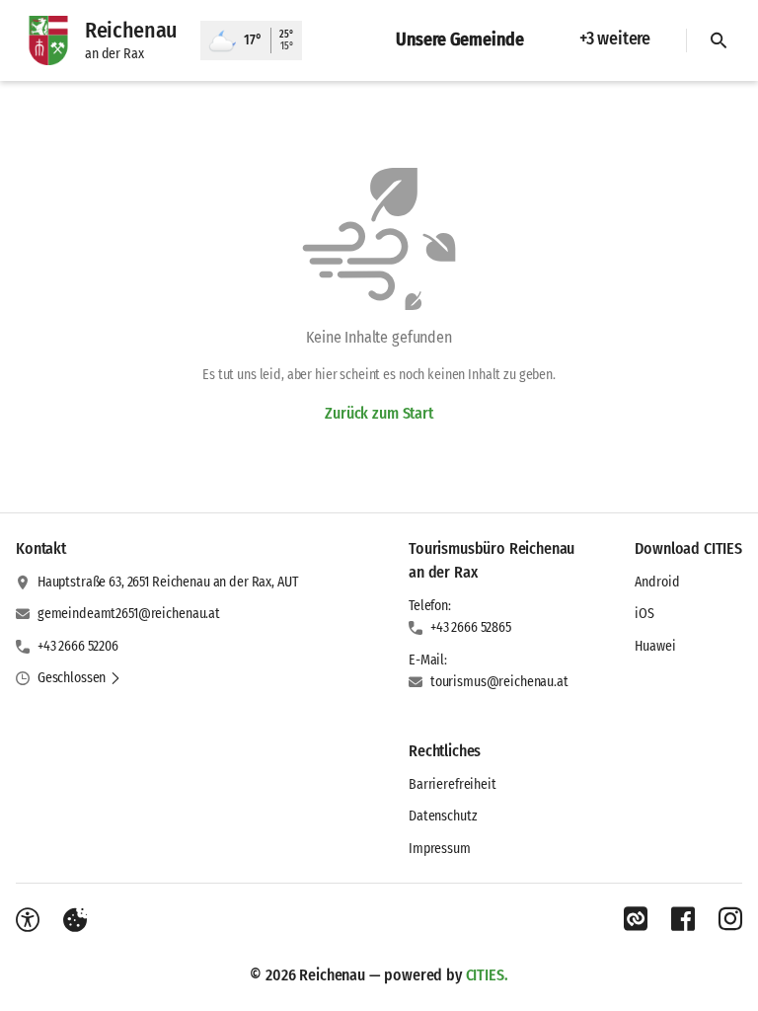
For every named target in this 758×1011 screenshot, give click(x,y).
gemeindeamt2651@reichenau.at (129, 613)
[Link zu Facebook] (683, 919)
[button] (79, 678)
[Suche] (718, 40)
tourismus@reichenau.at (499, 681)
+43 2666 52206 (78, 646)
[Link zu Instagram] (730, 919)
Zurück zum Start (378, 413)
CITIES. (487, 975)
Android (657, 582)
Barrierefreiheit (452, 784)
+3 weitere (614, 38)
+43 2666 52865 (470, 627)
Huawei (655, 646)
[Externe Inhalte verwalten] (75, 920)
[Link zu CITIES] (635, 919)
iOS (644, 613)
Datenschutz (443, 816)
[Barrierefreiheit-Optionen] (27, 920)
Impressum (440, 848)
